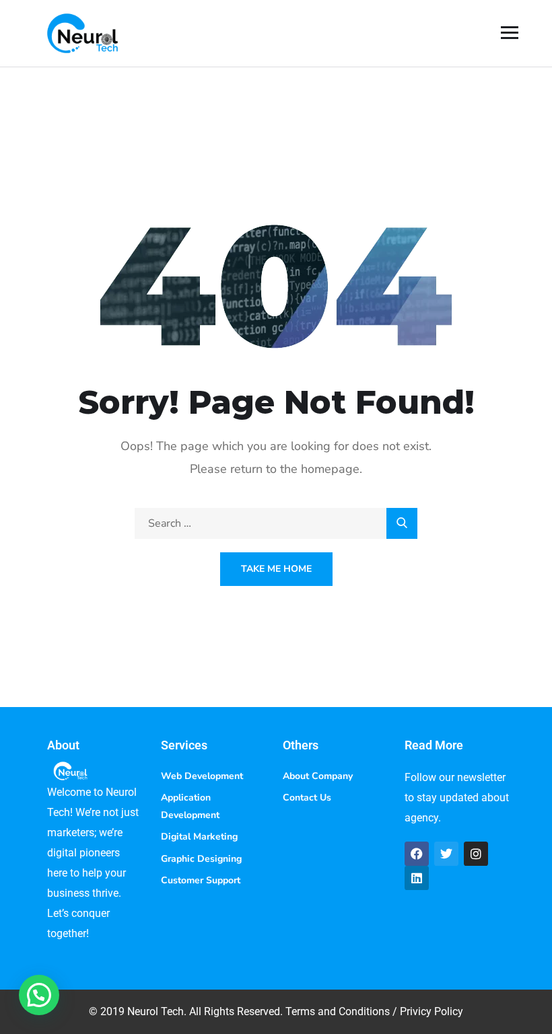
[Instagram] (476, 854)
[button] (39, 995)
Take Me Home (276, 568)
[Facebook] (417, 854)
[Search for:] (276, 523)
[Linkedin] (417, 878)
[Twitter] (446, 854)
